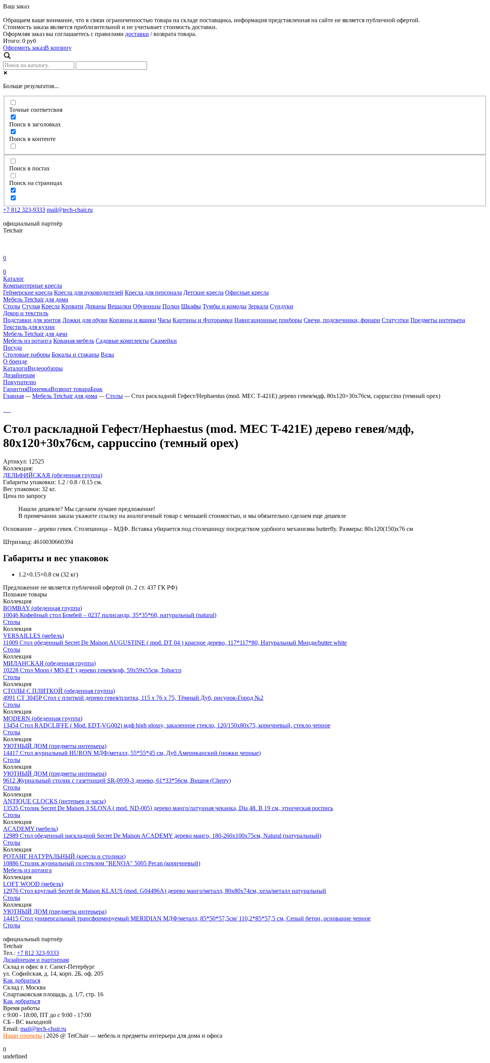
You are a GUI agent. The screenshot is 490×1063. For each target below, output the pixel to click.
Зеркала (258, 306)
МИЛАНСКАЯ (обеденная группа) (49, 663)
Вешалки (119, 306)
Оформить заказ (24, 47)
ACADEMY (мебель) (30, 829)
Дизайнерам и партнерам (36, 960)
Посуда (12, 347)
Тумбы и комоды (225, 306)
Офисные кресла (247, 292)
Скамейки (163, 340)
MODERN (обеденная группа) (42, 718)
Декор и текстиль (25, 313)
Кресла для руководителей (88, 292)
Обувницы (147, 306)
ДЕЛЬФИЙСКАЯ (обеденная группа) (52, 475)
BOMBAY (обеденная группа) (42, 608)
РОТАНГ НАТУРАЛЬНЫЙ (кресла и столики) (64, 856)
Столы (11, 306)
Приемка (39, 389)
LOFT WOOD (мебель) (33, 884)
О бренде (15, 361)
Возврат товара (70, 389)
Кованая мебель (73, 340)
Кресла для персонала (153, 292)
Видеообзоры (45, 368)
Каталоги (15, 368)
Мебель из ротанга (27, 340)
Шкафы (191, 306)
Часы (164, 320)
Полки (171, 306)
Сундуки (281, 306)
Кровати (72, 306)
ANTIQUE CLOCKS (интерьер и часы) (54, 801)
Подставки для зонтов (32, 320)
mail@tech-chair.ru (70, 209)
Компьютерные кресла (32, 285)
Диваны (95, 306)
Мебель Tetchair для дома (35, 299)
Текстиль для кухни (29, 327)
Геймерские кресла (27, 292)
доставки (137, 34)
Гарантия (15, 389)
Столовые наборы (26, 354)
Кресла (50, 306)
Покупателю (19, 382)
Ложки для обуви (85, 320)
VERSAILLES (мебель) (33, 635)
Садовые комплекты (122, 340)
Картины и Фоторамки (203, 320)
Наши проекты (22, 1035)
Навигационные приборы (268, 320)
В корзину (58, 47)
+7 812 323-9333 (24, 209)
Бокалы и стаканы (75, 354)
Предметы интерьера (437, 320)
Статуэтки (395, 320)
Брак (96, 389)
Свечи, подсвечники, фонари (342, 320)
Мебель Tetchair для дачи (35, 334)
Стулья (31, 306)
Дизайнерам (19, 375)
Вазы (107, 354)
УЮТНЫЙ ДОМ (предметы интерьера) (54, 746)
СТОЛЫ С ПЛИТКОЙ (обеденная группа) (59, 691)
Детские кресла (203, 292)
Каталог (13, 278)
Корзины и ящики (132, 320)
